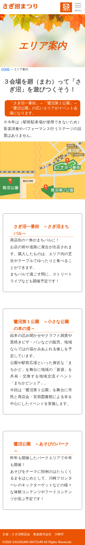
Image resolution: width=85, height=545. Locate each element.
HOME (5, 69)
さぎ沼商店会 (21, 534)
